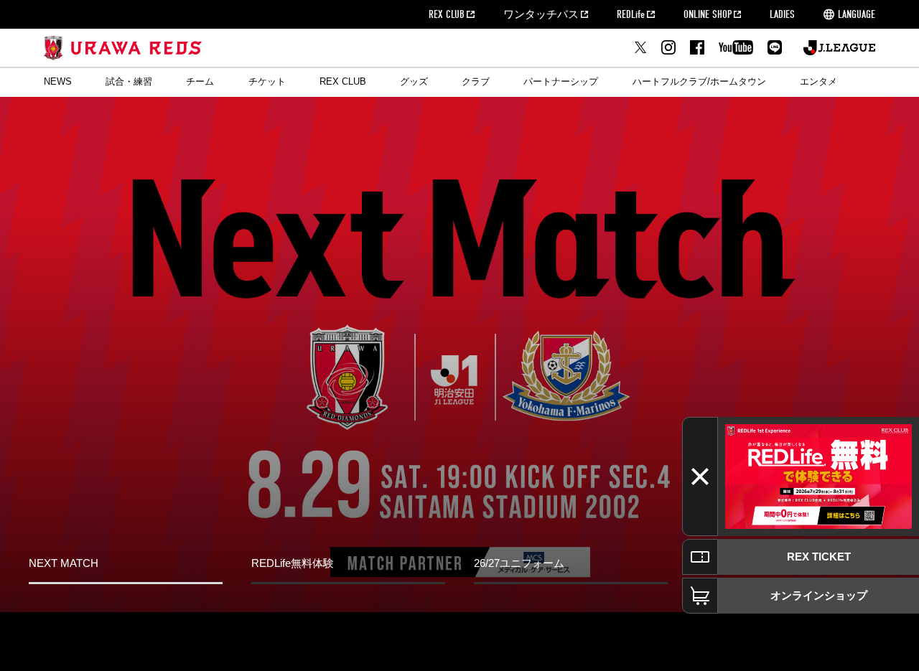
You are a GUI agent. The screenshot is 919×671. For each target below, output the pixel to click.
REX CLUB (447, 14)
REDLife (631, 14)
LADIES (782, 14)
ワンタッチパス (541, 14)
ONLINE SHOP (708, 14)
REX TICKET (819, 556)
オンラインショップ (818, 595)
